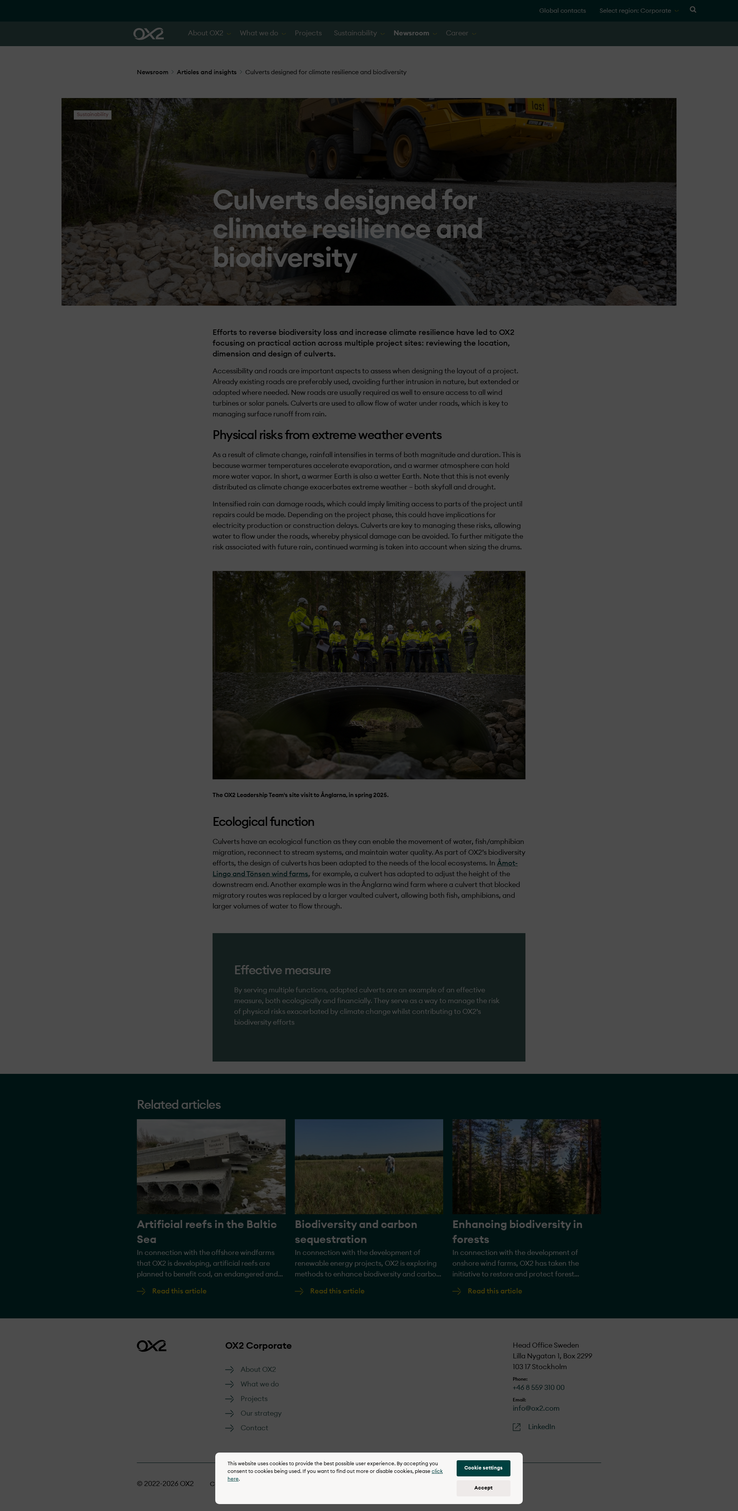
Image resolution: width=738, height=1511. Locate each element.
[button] (483, 1468)
